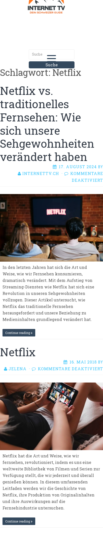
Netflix (18, 352)
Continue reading (18, 333)
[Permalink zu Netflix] (51, 415)
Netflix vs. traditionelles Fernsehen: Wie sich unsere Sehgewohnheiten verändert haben (47, 123)
